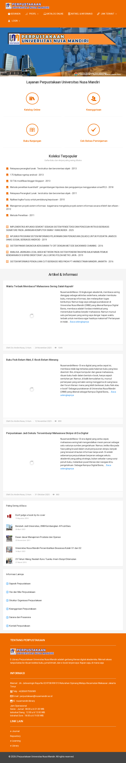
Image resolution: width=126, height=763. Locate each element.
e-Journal (15, 731)
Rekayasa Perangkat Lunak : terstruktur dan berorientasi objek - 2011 (43, 193)
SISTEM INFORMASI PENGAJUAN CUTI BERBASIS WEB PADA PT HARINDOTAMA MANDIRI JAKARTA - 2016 (61, 261)
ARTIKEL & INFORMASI (82, 14)
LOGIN (14, 21)
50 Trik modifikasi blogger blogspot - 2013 (30, 181)
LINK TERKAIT (108, 14)
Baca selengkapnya (79, 322)
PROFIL (33, 14)
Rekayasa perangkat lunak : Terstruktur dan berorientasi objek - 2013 (43, 168)
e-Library (14, 745)
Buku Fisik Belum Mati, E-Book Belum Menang (32, 359)
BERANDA (15, 14)
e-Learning (15, 741)
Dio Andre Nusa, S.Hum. (21, 348)
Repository (15, 736)
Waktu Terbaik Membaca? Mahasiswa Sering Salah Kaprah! (39, 286)
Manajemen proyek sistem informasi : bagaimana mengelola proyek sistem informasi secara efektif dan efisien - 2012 (62, 207)
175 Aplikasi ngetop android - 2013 (27, 175)
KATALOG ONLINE (54, 14)
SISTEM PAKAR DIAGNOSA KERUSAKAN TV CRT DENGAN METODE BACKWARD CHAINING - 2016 (56, 246)
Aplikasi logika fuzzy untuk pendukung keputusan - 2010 (37, 199)
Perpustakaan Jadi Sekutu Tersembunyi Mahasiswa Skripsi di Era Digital (47, 433)
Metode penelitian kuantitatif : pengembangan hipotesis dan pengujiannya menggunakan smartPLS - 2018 (61, 187)
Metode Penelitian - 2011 (22, 215)
